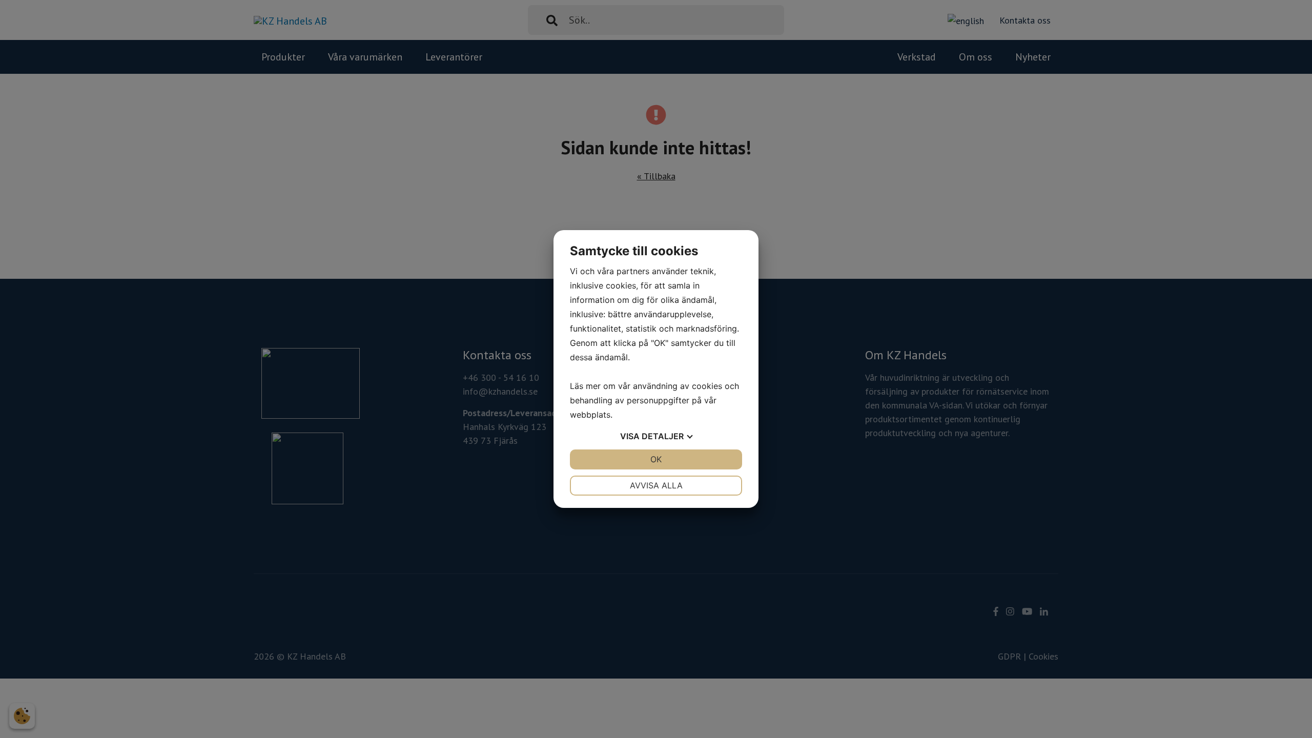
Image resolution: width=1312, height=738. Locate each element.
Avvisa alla (656, 485)
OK (656, 459)
